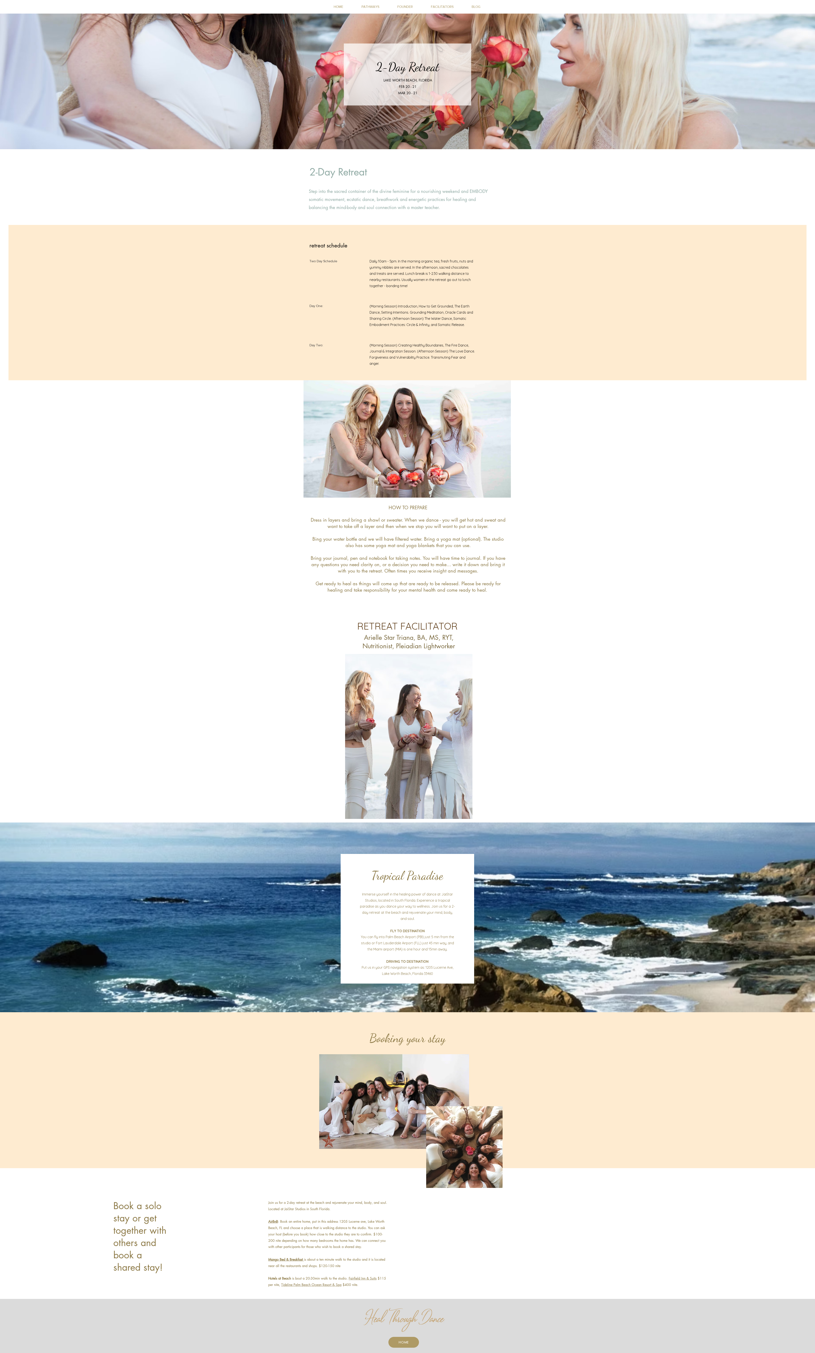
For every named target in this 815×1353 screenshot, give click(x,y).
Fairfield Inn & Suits (363, 1278)
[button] (370, 6)
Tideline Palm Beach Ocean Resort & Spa (311, 1285)
